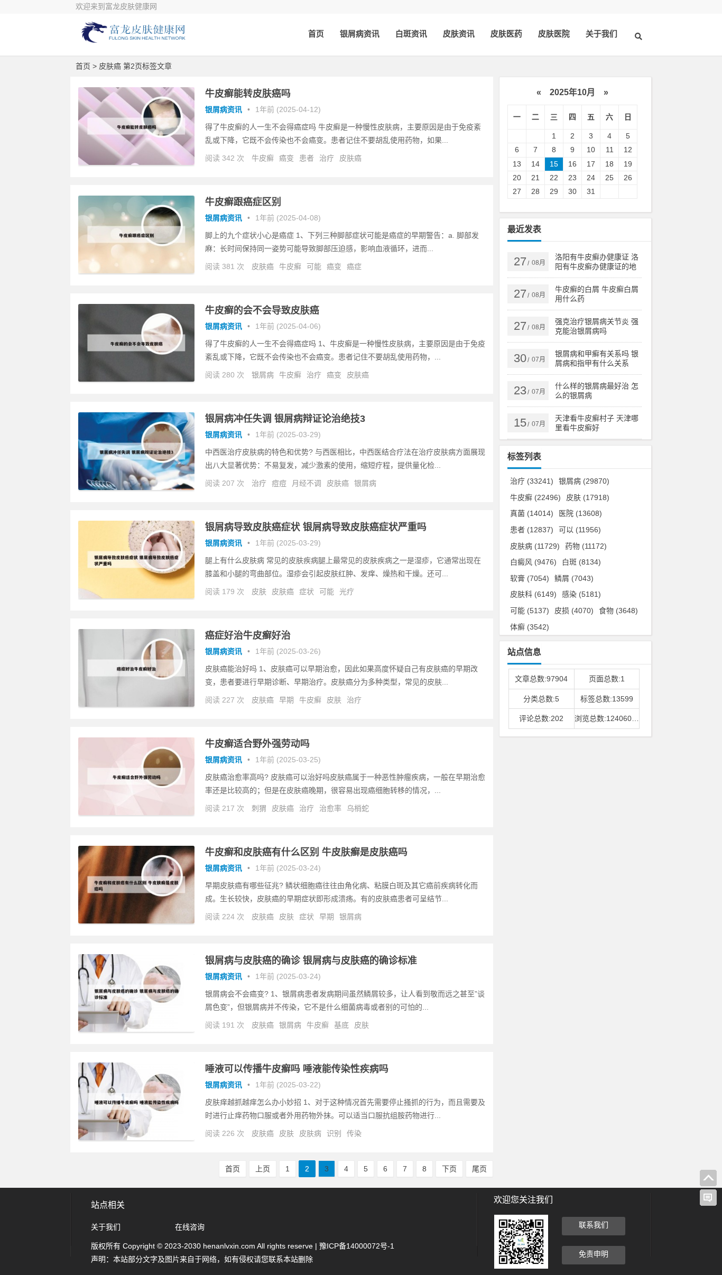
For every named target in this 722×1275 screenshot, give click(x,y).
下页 (449, 1169)
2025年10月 (572, 92)
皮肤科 (533, 594)
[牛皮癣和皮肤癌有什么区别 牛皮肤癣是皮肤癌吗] (136, 921)
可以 (580, 529)
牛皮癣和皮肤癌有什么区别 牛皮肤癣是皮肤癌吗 (306, 852)
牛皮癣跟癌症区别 (243, 202)
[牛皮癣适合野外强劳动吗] (136, 812)
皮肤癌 (350, 158)
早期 (286, 700)
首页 (316, 33)
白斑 (581, 562)
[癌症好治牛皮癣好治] (136, 704)
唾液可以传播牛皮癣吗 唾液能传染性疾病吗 (296, 1069)
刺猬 (259, 808)
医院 (580, 513)
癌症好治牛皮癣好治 (248, 635)
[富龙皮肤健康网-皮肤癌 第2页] (134, 41)
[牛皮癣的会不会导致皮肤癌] (136, 379)
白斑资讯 (411, 33)
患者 (306, 158)
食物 (618, 610)
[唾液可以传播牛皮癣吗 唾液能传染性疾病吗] (136, 1137)
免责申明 (593, 1254)
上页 (262, 1169)
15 (554, 164)
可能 (314, 266)
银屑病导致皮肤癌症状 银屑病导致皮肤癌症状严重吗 (316, 527)
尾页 (479, 1169)
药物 (586, 546)
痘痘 (279, 483)
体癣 (529, 627)
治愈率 (330, 808)
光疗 (346, 591)
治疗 (326, 158)
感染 (581, 594)
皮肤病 (310, 1133)
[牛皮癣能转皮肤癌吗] (136, 162)
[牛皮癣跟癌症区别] (136, 270)
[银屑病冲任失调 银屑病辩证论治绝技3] (136, 487)
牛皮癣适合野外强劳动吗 (257, 743)
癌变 (286, 158)
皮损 (574, 610)
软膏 (529, 578)
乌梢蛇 (358, 808)
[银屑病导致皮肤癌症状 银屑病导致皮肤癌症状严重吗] (136, 596)
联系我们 (593, 1225)
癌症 (354, 266)
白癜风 (533, 562)
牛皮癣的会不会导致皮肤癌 (262, 310)
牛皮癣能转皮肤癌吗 (248, 93)
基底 (341, 1025)
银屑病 (263, 375)
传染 (354, 1133)
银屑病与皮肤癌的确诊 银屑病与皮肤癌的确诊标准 (311, 960)
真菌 (531, 513)
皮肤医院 (554, 33)
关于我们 (601, 33)
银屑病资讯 (359, 33)
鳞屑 (574, 578)
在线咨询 (190, 1227)
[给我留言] (708, 1197)
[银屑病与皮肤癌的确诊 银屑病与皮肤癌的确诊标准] (136, 1029)
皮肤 (259, 591)
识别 (334, 1133)
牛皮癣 (263, 158)
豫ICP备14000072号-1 (356, 1246)
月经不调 (306, 483)
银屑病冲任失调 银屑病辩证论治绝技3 (285, 418)
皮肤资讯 (459, 33)
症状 (306, 591)
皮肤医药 (506, 33)
